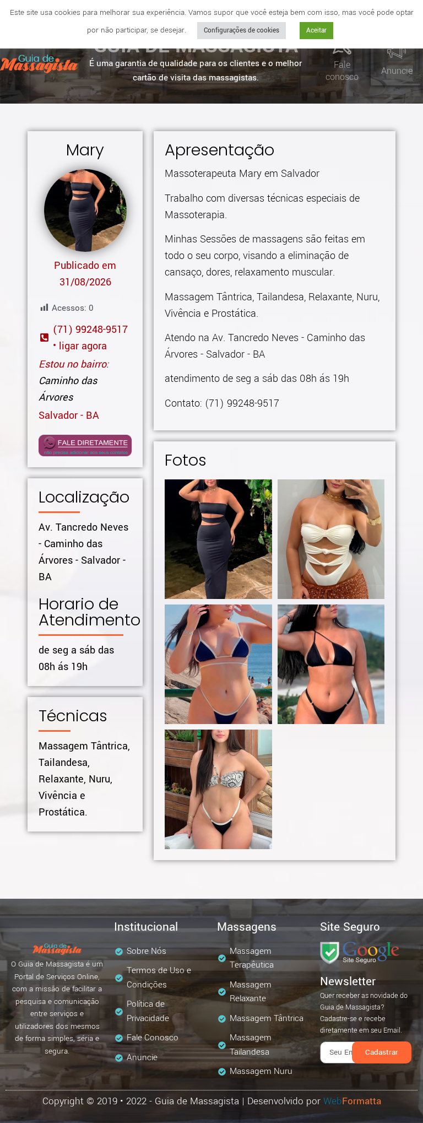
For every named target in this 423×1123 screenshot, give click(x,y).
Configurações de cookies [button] (241, 30)
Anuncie (397, 70)
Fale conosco (342, 70)
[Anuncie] (396, 51)
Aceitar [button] (316, 30)
